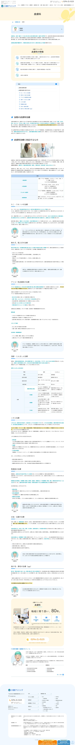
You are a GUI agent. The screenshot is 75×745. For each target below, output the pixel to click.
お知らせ (51, 5)
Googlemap (12, 696)
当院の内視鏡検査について (69, 5)
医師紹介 (31, 5)
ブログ (55, 5)
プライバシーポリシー (11, 709)
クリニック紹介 (60, 5)
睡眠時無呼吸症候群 (59, 700)
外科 (43, 703)
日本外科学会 (49, 669)
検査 (56, 705)
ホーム (19, 5)
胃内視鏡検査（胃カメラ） (47, 707)
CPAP (58, 702)
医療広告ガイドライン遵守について (13, 707)
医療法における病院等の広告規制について (30, 720)
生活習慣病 (44, 702)
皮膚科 (57, 698)
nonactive (56, 84)
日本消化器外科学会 (50, 668)
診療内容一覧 (36, 5)
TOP (29, 693)
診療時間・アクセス (25, 5)
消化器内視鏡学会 (50, 671)
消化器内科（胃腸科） (45, 700)
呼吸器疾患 (45, 698)
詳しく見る (59, 674)
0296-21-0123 (68, 2)
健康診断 (57, 707)
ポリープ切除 (45, 710)
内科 (43, 696)
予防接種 (57, 703)
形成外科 (57, 696)
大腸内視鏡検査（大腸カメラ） (48, 709)
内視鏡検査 (44, 705)
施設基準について (10, 706)
